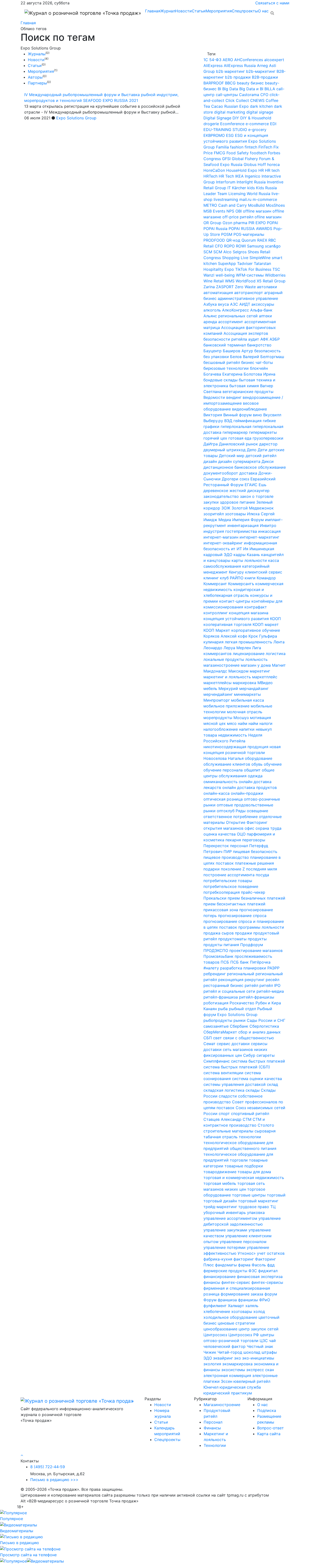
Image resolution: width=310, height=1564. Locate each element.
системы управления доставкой (234, 1084)
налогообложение (220, 729)
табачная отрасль (220, 1136)
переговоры (253, 839)
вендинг (233, 397)
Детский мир (231, 455)
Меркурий (228, 688)
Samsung (255, 246)
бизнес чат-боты (257, 362)
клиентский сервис (263, 572)
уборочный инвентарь (224, 1212)
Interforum (225, 182)
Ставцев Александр (222, 1119)
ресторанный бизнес (223, 985)
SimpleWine (260, 257)
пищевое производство (226, 857)
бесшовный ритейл (221, 362)
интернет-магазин (220, 537)
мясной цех (214, 723)
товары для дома (254, 1171)
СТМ (247, 1119)
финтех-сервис (235, 1282)
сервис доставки (233, 1043)
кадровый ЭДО (217, 554)
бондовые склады (220, 379)
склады (253, 1090)
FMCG (219, 152)
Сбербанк (239, 1026)
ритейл (251, 985)
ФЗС (252, 1270)
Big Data (230, 88)
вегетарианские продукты (248, 391)
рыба (223, 1008)
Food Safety (237, 152)
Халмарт (236, 1305)
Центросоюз (215, 1334)
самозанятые (216, 1026)
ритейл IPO (269, 985)
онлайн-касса (216, 793)
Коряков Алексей (220, 636)
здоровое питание (237, 502)
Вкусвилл (272, 414)
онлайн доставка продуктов (249, 787)
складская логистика (223, 1090)
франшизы (248, 1299)
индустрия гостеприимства (230, 531)
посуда (262, 874)
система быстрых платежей (258, 1061)
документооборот (220, 473)
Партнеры (37, 83)
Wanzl (208, 275)
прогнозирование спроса (242, 915)
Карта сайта (268, 1433)
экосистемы (233, 1369)
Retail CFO (213, 246)
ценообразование (220, 1329)
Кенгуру (236, 572)
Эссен (226, 1381)
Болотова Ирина (259, 374)
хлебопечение (216, 1311)
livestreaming (226, 199)
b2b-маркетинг (260, 71)
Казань (253, 554)
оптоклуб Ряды (231, 810)
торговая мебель (219, 1183)
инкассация (269, 531)
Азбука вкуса (216, 304)
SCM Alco (222, 251)
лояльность (256, 659)
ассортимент (230, 321)
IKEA (239, 176)
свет (217, 1037)
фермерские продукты (225, 1270)
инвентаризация (243, 525)
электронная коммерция (227, 1375)
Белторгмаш (272, 356)
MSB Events (214, 211)
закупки (211, 502)
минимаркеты (247, 694)
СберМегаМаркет (220, 1032)
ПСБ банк (239, 962)
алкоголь (212, 310)
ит (233, 548)
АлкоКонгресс (235, 310)
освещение (257, 810)
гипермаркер (235, 432)
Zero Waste (245, 286)
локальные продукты (223, 659)
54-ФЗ (215, 59)
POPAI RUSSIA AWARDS (250, 228)
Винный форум (237, 414)
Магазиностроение (222, 1404)
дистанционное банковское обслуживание (244, 467)
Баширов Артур (238, 350)
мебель (210, 688)
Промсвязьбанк (218, 956)
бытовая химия (244, 385)
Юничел (210, 1387)
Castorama (249, 94)
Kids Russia (266, 187)
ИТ (239, 548)
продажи (243, 933)
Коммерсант (215, 583)
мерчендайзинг (218, 694)
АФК (264, 339)
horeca (273, 164)
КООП (275, 618)
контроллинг (215, 612)
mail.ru (245, 199)
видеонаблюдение (249, 409)
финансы (211, 1282)
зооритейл (213, 513)
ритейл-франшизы (256, 997)
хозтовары (241, 1311)
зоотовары (235, 513)
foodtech (258, 152)
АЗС (234, 304)
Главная (152, 10)
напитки (247, 729)
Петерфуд (258, 845)
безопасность (267, 350)
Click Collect (237, 100)
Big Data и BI (251, 88)
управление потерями (224, 1247)
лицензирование (248, 653)
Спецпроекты (245, 10)
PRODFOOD (214, 240)
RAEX (262, 240)
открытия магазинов (223, 828)
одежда (255, 775)
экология (212, 1363)
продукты (257, 938)
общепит (252, 770)
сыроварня (265, 1131)
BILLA (269, 88)
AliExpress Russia (240, 65)
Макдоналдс (215, 671)
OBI (238, 211)
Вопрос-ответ (270, 1427)
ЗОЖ (225, 508)
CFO (264, 94)
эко (237, 1358)
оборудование (258, 758)
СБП (207, 1037)
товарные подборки (244, 1165)
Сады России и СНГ (266, 1020)
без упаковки (216, 356)
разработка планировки (243, 968)
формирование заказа (242, 1294)
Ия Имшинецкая (258, 548)
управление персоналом (243, 1241)
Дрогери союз (235, 478)
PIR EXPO (257, 222)
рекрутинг (254, 979)
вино (257, 414)
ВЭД (228, 420)
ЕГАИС (251, 484)
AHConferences (248, 59)
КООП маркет (266, 624)
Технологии (215, 1445)
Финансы (212, 1427)
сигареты (265, 1055)
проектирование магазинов (256, 950)
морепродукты (217, 717)
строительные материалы (228, 1131)
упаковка (256, 1212)
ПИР (228, 851)
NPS (230, 211)
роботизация (215, 1002)
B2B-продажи (265, 77)
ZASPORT (225, 286)
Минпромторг (216, 700)
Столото (266, 1125)
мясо (232, 723)
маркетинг (260, 671)
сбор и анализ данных (259, 1032)
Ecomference (232, 123)
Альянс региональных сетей (230, 315)
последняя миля (261, 869)
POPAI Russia (215, 228)
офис (249, 828)
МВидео (265, 682)
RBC (272, 240)
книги (250, 577)
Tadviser (245, 263)
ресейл (272, 979)
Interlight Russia (251, 182)
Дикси (268, 461)
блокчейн (259, 368)
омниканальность (220, 781)
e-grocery (257, 129)
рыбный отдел (242, 1008)
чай (272, 1340)
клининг (211, 577)
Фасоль (259, 1264)
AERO (228, 59)
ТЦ (273, 1206)
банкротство (259, 345)
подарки (211, 869)
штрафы (269, 1352)
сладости (228, 1096)
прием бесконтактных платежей (234, 903)
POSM (226, 234)
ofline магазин (268, 216)
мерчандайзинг (254, 688)
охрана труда (268, 828)
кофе (242, 636)
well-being (225, 275)
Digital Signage (217, 117)
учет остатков (271, 1253)
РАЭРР (273, 968)
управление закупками (225, 1230)
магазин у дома (256, 665)
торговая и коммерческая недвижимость (243, 1177)
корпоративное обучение (255, 630)
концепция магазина (248, 612)
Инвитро (268, 525)
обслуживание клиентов (226, 764)
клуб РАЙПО (231, 577)
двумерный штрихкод (224, 449)
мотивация (260, 717)
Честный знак (260, 1346)
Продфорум (251, 944)
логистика (276, 653)
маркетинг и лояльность (227, 676)
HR (261, 170)
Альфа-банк (261, 310)
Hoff (262, 164)
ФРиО (264, 1299)
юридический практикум (227, 1393)
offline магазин (257, 211)
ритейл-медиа (270, 991)
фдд (271, 1264)
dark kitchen (261, 106)
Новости (183, 10)
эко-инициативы (258, 1358)
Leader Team (215, 193)
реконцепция (230, 979)
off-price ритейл (237, 216)
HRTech (210, 176)
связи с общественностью (248, 1037)
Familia (222, 147)
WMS (229, 280)
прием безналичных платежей (256, 898)
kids (251, 187)
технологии (250, 1136)
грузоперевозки (268, 438)
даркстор (268, 444)
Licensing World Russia (249, 193)
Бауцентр (212, 350)
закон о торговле (256, 496)
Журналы (37, 53)
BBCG (230, 83)
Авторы (35, 77)
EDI (273, 123)
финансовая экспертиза (260, 1276)
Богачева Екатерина (222, 374)
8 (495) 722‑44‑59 (47, 1466)
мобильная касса (247, 700)
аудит (253, 339)
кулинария (213, 641)
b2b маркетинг (230, 71)
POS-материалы (248, 234)
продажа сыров (218, 933)
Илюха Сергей (261, 513)
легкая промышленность (248, 641)
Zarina (209, 286)
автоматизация (218, 292)
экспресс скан (260, 1369)
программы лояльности (261, 927)
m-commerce (265, 199)
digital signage (259, 112)
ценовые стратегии (236, 1323)
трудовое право (253, 1206)
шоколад (251, 1352)
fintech (251, 147)
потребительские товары (227, 880)
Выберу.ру (213, 420)
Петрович (212, 851)
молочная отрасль (244, 711)
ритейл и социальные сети (229, 991)
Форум (210, 1299)
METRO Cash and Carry (225, 205)
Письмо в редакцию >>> (54, 1479)
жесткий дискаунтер (249, 490)
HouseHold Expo (241, 170)
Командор (266, 577)
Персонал (213, 1422)
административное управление (248, 298)
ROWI (241, 246)
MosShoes (275, 205)
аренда (210, 321)
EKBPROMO (214, 135)
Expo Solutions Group (76, 117)
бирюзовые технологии (226, 368)
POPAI (272, 222)
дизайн (210, 461)
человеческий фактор (224, 1346)
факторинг (243, 1259)
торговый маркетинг (258, 1200)
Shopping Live (235, 257)
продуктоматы (232, 938)
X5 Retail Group (271, 280)
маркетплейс (264, 676)
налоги (265, 723)
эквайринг (223, 1358)
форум (270, 1294)
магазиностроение (221, 665)
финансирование (219, 1276)
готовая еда (239, 438)
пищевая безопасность (255, 851)
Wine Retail (213, 280)
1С (205, 59)
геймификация (247, 420)
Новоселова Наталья (223, 758)
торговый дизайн (220, 1200)
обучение (273, 764)
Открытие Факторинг (246, 822)
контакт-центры (234, 601)
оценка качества (219, 834)
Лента (279, 641)
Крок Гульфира (262, 636)
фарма (244, 1264)
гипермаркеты (263, 432)
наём (242, 723)
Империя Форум (248, 519)
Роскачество (242, 1002)
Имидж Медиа (217, 519)
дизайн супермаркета (239, 461)
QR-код (233, 240)
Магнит (279, 665)
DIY (235, 117)
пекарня (233, 839)
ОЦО (241, 834)
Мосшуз (241, 717)
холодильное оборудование (230, 1317)
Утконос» (247, 1253)
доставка (248, 473)
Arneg (262, 65)
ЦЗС (264, 1340)
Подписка (266, 1410)
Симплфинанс (216, 1061)
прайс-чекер (253, 892)
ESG (230, 135)
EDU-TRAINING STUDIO (225, 129)
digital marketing (229, 112)
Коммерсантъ (241, 583)
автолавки (267, 286)
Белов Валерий (244, 356)
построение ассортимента (229, 874)
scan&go (273, 246)
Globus (250, 164)
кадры (239, 554)
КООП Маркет (216, 630)
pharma (240, 222)
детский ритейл (261, 455)
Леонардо (212, 647)
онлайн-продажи (247, 793)
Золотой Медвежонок (253, 508)
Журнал (167, 10)
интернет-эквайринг (223, 542)
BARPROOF (213, 83)
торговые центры (249, 1195)
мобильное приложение (226, 706)
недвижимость (232, 735)
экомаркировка (237, 1363)
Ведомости (214, 397)
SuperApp (227, 263)
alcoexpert (274, 59)
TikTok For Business (253, 269)
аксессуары (262, 304)
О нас (263, 10)
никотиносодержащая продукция (235, 746)
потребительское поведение (230, 886)
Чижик (209, 1352)
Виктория (212, 414)
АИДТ (244, 304)
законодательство (221, 496)
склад (272, 1084)
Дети (262, 449)
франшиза (227, 1299)
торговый (276, 1195)
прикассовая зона (220, 909)
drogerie (211, 123)
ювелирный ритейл (251, 1381)
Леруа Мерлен (237, 647)
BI (219, 88)
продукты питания (221, 944)
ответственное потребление (230, 816)
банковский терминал (224, 345)
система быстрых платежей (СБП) (236, 1067)
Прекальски (214, 898)
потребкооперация (221, 892)
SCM (207, 251)
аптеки (265, 315)
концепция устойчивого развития (236, 618)
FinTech (265, 147)
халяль (251, 1305)
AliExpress (213, 65)
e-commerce (257, 123)
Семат (209, 1043)
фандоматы (226, 1264)
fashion (236, 147)
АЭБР (275, 339)
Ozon (227, 222)
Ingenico (252, 176)
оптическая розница (223, 799)
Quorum (248, 240)
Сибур (249, 1055)
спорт (224, 1113)
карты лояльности (249, 560)
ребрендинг (214, 973)
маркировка (244, 682)
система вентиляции (223, 1072)
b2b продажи (238, 77)
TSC (276, 269)
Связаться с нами (272, 2)
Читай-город (229, 1352)
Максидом (238, 671)
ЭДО (207, 1358)
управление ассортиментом (230, 1218)
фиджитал (268, 1270)
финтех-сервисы (267, 1282)
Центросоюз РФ (243, 1334)
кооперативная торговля (227, 624)
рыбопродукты (217, 1020)
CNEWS (257, 100)
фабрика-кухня (217, 1259)
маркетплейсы (217, 682)
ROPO (229, 246)
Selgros (240, 251)
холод (259, 1311)
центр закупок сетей (259, 1329)
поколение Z (233, 869)
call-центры (227, 94)
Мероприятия (219, 10)
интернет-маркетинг (259, 537)
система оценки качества (257, 1078)
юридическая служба (240, 1387)
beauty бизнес (250, 83)
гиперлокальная (236, 426)
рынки (239, 1020)
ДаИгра (210, 444)
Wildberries (275, 275)
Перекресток (216, 845)
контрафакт (255, 607)
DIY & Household (255, 117)
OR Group (212, 222)
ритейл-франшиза (220, 997)
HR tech (272, 170)
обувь (257, 764)
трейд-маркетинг (220, 1206)
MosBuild (256, 205)
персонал (239, 845)
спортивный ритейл (250, 1113)
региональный (240, 973)
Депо (251, 449)
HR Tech (226, 176)
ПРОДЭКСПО (215, 950)
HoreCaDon (214, 170)
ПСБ (225, 962)
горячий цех (215, 438)
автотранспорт (248, 292)
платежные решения (254, 863)
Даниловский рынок (238, 444)
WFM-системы (250, 275)
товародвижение (219, 1171)
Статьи (199, 10)
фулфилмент (215, 1305)
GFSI (226, 158)
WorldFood (246, 280)
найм (253, 723)
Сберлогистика (264, 1026)
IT (229, 187)
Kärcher (239, 187)
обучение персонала (223, 770)
